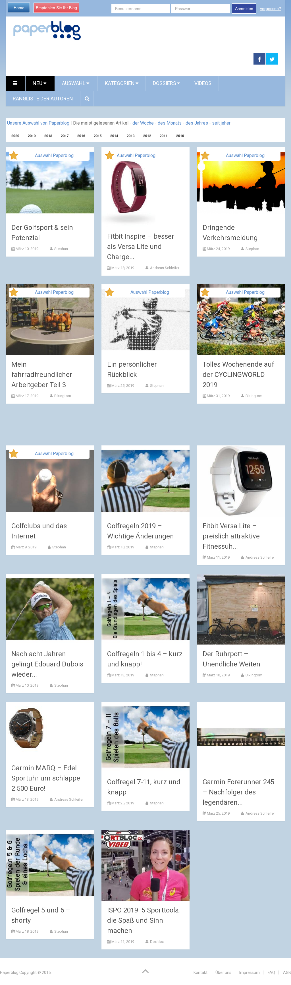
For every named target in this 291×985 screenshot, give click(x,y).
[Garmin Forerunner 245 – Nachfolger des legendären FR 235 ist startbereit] (241, 737)
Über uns (223, 972)
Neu (38, 83)
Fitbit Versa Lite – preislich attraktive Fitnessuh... (231, 536)
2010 (180, 135)
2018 (48, 135)
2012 (147, 135)
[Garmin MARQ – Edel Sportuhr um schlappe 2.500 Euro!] (27, 730)
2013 (131, 135)
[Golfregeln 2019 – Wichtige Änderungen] (145, 480)
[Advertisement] (129, 59)
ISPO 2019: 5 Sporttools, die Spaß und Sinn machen (143, 920)
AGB (287, 972)
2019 (32, 135)
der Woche (143, 123)
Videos (202, 83)
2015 (98, 135)
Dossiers (164, 83)
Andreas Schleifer (164, 268)
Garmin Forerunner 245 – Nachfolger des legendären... (238, 792)
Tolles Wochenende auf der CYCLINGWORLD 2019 (238, 374)
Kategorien (120, 83)
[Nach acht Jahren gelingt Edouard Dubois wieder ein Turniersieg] (50, 609)
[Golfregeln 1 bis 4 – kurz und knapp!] (145, 609)
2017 (65, 135)
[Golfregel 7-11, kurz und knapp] (145, 737)
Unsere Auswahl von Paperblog (38, 123)
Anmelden (244, 8)
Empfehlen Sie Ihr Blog (56, 7)
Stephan (60, 249)
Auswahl (74, 83)
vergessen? (270, 8)
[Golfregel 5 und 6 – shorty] (50, 865)
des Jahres (197, 123)
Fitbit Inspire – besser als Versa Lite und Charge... (140, 246)
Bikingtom (62, 396)
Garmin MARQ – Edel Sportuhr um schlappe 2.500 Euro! (45, 778)
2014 (114, 135)
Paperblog (9, 972)
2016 (81, 135)
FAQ (271, 972)
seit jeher (221, 123)
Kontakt (200, 972)
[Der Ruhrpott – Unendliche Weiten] (241, 609)
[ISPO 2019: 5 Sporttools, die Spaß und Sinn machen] (145, 865)
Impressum (249, 972)
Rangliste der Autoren (43, 99)
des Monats (170, 123)
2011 (164, 135)
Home (19, 7)
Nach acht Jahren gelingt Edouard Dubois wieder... (47, 664)
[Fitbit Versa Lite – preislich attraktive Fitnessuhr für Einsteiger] (241, 480)
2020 (15, 135)
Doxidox (156, 941)
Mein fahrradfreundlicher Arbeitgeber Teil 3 (41, 374)
